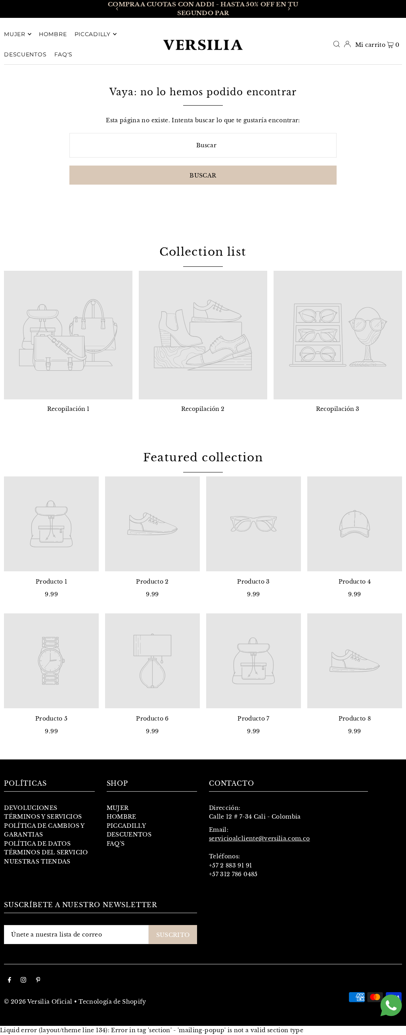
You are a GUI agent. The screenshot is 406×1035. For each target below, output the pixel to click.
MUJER (118, 807)
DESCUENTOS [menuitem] (25, 54)
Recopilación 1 (68, 408)
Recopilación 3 (337, 408)
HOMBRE (121, 816)
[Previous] (117, 9)
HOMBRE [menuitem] (53, 34)
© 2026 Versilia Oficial (38, 1001)
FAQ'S (116, 843)
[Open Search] (336, 44)
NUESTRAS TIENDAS (37, 861)
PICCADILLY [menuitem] (93, 34)
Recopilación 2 (202, 408)
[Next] (289, 9)
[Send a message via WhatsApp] (391, 1005)
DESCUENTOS (129, 834)
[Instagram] (23, 980)
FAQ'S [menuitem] (63, 54)
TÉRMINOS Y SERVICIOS (43, 816)
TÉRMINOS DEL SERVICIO (46, 852)
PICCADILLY (126, 825)
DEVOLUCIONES (30, 807)
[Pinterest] (38, 980)
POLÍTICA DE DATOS (37, 843)
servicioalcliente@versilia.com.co (259, 838)
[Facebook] (9, 980)
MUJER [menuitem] (14, 34)
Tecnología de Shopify (112, 1001)
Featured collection (203, 457)
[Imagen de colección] (68, 335)
